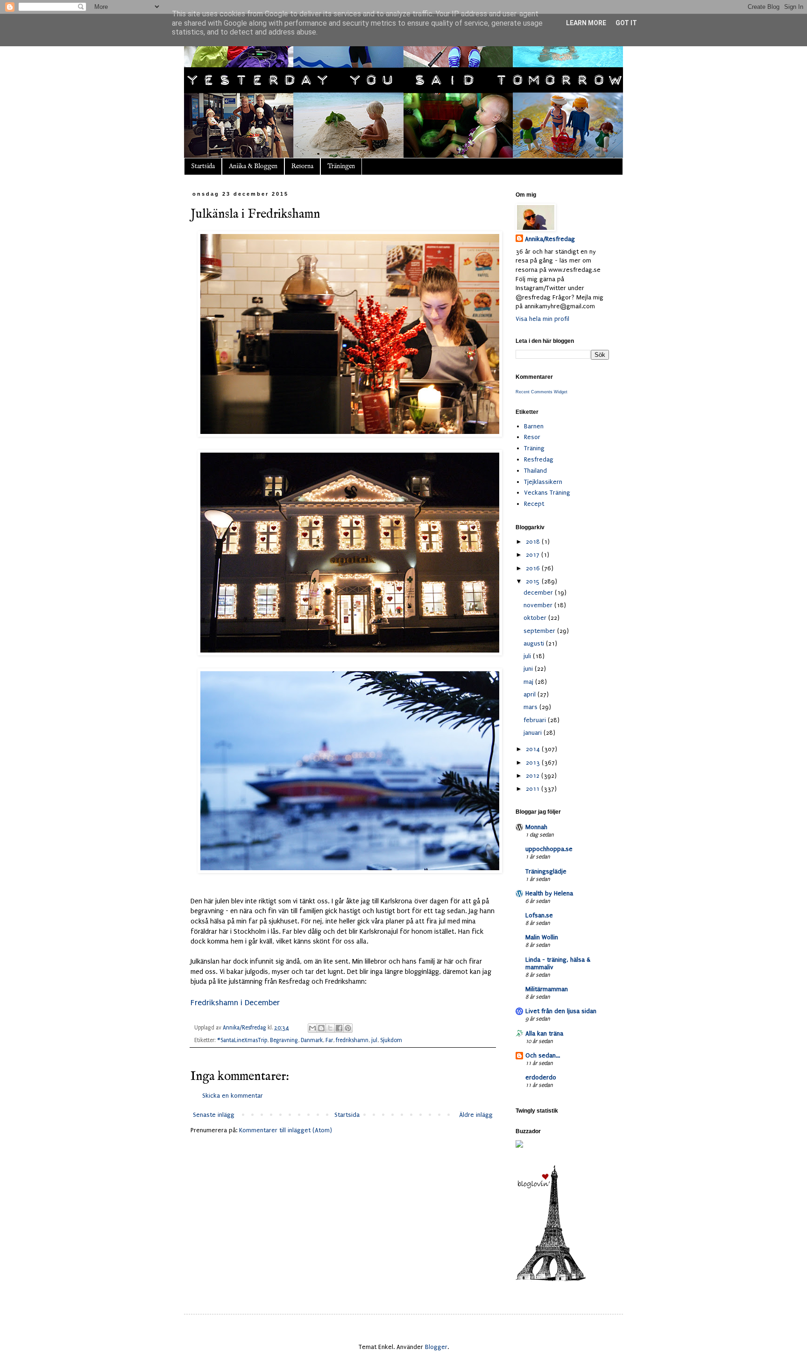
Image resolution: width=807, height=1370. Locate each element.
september (540, 630)
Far (329, 1040)
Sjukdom (391, 1040)
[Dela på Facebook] (339, 1028)
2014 (534, 748)
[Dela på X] (330, 1028)
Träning (534, 448)
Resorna (302, 166)
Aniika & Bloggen (253, 166)
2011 (533, 788)
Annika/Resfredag (550, 238)
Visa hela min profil (542, 318)
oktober (536, 617)
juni (529, 668)
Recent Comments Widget (541, 392)
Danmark (312, 1040)
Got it (626, 23)
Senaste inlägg (213, 1114)
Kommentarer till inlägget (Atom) (285, 1130)
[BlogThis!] (321, 1028)
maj (529, 681)
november (539, 605)
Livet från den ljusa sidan (560, 1011)
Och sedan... (542, 1055)
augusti (535, 643)
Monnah (536, 827)
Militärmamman (546, 989)
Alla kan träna (544, 1033)
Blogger (436, 1346)
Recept (534, 503)
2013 (534, 762)
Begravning (284, 1040)
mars (531, 706)
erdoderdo (540, 1077)
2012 (533, 775)
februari (536, 720)
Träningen (341, 166)
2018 (534, 541)
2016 (534, 568)
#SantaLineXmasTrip (242, 1040)
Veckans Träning (547, 492)
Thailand (535, 470)
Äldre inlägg (476, 1114)
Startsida (203, 166)
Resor (532, 436)
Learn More (586, 23)
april (531, 694)
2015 (534, 581)
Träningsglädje (545, 871)
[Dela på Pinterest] (348, 1028)
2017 (533, 554)
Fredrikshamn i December (235, 1002)
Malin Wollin (541, 937)
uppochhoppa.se (549, 848)
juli (528, 656)
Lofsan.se (539, 915)
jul (374, 1040)
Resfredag (538, 459)
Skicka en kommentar (232, 1095)
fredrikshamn (352, 1040)
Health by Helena (549, 893)
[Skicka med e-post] (312, 1028)
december (539, 592)
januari (534, 732)
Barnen (534, 426)
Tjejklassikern (543, 481)
